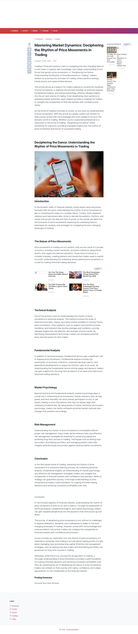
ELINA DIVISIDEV (72, 629)
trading (14, 616)
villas (13, 619)
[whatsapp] (29, 58)
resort (14, 612)
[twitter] (29, 54)
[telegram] (29, 63)
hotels (14, 609)
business (15, 606)
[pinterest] (29, 67)
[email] (29, 72)
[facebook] (29, 49)
